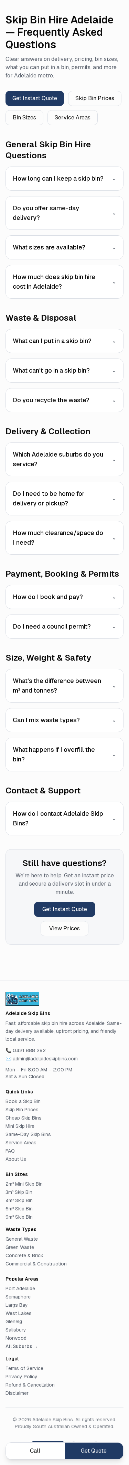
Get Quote (94, 1450)
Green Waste (20, 1247)
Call (35, 1450)
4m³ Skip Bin (19, 1200)
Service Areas (72, 117)
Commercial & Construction (36, 1264)
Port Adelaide (20, 1288)
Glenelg (14, 1321)
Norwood (16, 1338)
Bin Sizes (24, 117)
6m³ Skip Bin (19, 1209)
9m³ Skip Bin (19, 1217)
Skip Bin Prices (94, 98)
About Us (16, 1159)
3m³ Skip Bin (19, 1192)
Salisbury (16, 1330)
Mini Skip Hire (20, 1126)
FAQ (10, 1151)
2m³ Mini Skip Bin (24, 1184)
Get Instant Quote (34, 98)
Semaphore (18, 1297)
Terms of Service (24, 1368)
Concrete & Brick (24, 1255)
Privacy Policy (21, 1376)
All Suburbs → (22, 1346)
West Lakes (19, 1313)
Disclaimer (17, 1393)
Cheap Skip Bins (24, 1118)
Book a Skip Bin (23, 1101)
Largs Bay (17, 1305)
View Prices (64, 928)
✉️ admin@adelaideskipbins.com (42, 1059)
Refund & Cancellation (30, 1385)
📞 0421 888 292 (26, 1050)
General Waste (22, 1239)
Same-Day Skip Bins (28, 1134)
